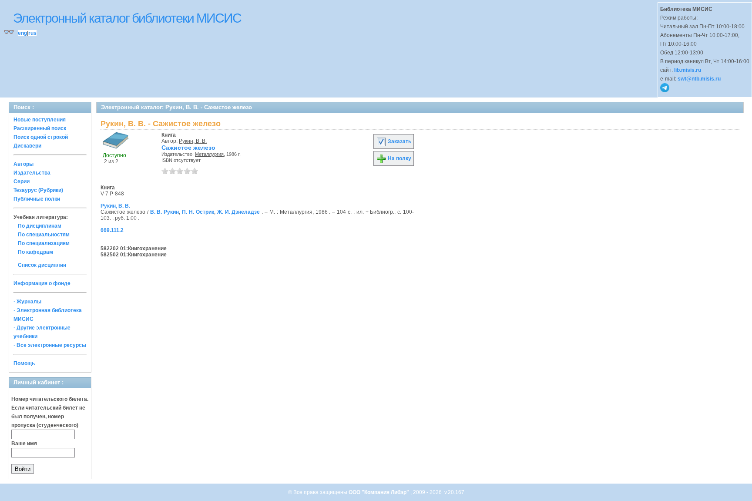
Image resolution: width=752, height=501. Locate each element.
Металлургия (209, 154)
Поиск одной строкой (40, 137)
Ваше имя (24, 443)
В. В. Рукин (164, 212)
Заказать (398, 141)
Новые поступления (39, 120)
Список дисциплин (42, 265)
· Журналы (27, 302)
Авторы (23, 164)
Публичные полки (36, 199)
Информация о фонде (41, 283)
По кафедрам (35, 252)
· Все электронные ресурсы (49, 345)
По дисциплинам (39, 226)
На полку (398, 158)
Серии (21, 181)
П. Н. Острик (198, 212)
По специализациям (44, 243)
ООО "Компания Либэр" (379, 492)
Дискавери (27, 146)
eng (22, 33)
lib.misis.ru (687, 70)
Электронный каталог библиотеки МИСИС (127, 18)
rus (32, 33)
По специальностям (44, 235)
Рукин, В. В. (193, 141)
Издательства (31, 173)
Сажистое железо (188, 147)
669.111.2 (112, 230)
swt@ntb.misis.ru (699, 79)
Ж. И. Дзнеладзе (238, 212)
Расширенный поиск (39, 128)
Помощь (24, 363)
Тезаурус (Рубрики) (38, 190)
